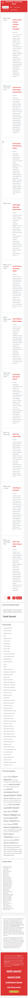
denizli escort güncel (7, 898)
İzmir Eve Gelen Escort (9, 700)
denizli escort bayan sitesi (8, 908)
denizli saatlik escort (7, 884)
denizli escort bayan (7, 866)
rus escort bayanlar (13, 800)
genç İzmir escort (8, 661)
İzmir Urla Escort (8, 739)
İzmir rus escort (12, 845)
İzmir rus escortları (9, 849)
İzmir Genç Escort (8, 705)
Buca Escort (7, 641)
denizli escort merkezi (7, 895)
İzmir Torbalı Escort (9, 731)
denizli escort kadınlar (7, 881)
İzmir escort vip (7, 692)
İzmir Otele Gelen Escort (10, 721)
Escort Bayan (14, 9)
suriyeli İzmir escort (12, 802)
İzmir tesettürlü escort (17, 945)
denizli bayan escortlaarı (8, 894)
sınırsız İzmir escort (9, 757)
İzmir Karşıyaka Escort (9, 713)
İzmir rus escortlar (15, 847)
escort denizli (6, 869)
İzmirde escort (7, 744)
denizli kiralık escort (7, 885)
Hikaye (5, 666)
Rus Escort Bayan (8, 752)
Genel (5, 664)
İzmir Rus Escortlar (9, 726)
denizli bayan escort (7, 867)
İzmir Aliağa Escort (8, 669)
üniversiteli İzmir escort (10, 762)
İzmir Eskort (7, 697)
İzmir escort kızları (16, 830)
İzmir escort (8, 811)
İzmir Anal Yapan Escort (10, 672)
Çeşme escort (16, 943)
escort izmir (14, 977)
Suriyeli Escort (7, 759)
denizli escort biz (6, 909)
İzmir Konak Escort (8, 716)
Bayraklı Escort (8, 633)
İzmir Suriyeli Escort (9, 728)
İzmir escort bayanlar (9, 682)
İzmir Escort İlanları (9, 840)
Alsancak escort (16, 942)
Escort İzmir (6, 9)
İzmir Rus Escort (8, 723)
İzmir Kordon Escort (9, 718)
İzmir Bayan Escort (8, 674)
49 (14, 598)
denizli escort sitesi (7, 888)
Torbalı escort (9, 945)
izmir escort (14, 971)
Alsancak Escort (8, 628)
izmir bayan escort (14, 987)
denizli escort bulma (7, 900)
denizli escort (6, 870)
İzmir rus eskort (18, 849)
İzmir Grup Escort (8, 708)
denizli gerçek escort (7, 905)
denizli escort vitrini (7, 907)
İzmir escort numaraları (10, 690)
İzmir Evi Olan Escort (9, 703)
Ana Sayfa (5, 7)
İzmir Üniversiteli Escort (10, 736)
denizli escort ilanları (7, 877)
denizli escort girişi (7, 896)
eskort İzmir (7, 651)
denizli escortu (6, 876)
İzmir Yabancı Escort (9, 741)
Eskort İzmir (17, 798)
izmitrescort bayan (14, 982)
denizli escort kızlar (7, 880)
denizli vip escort (6, 890)
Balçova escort (9, 943)
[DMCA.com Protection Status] (14, 992)
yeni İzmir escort (8, 765)
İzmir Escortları (8, 695)
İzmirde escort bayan (9, 746)
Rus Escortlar (7, 754)
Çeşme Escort (7, 643)
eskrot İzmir (6, 800)
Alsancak (15, 95)
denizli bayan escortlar (8, 891)
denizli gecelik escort (7, 883)
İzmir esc (12, 805)
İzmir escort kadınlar (9, 687)
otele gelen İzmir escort (10, 749)
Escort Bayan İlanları (14, 782)
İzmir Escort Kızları (8, 831)
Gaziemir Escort (8, 659)
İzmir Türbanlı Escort (9, 734)
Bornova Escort (8, 638)
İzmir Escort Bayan (8, 679)
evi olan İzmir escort (9, 656)
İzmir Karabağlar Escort (10, 710)
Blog (11, 7)
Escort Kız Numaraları (9, 786)
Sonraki (19, 598)
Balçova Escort (8, 630)
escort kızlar (14, 784)
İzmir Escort (17, 7)
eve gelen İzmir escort (9, 654)
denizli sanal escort (7, 879)
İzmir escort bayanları (9, 684)
